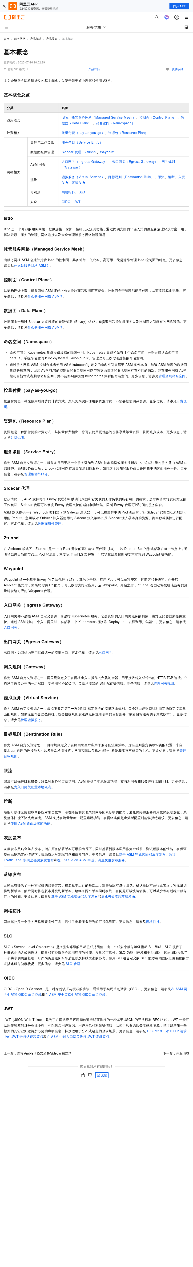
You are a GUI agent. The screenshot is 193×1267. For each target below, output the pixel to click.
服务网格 (19, 38)
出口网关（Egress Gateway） (135, 161)
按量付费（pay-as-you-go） (83, 132)
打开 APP (179, 6)
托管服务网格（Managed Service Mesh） (104, 117)
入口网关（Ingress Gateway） (85, 161)
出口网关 (105, 652)
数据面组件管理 (49, 523)
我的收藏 (177, 69)
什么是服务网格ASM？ (31, 265)
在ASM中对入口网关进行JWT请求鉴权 (78, 1036)
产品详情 (94, 69)
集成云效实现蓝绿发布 (118, 896)
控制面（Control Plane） (158, 117)
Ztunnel (91, 151)
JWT (77, 201)
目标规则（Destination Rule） (131, 176)
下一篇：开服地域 (176, 1053)
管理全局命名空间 (172, 375)
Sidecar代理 (71, 151)
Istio (65, 117)
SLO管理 (73, 963)
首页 (6, 39)
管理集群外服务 (36, 473)
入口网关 (10, 627)
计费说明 (17, 437)
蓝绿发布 (78, 182)
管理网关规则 (164, 683)
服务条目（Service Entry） (82, 142)
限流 (161, 176)
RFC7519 (154, 1030)
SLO (82, 192)
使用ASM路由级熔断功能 (30, 823)
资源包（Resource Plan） (128, 132)
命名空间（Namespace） (115, 123)
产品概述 (35, 38)
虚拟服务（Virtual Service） (83, 176)
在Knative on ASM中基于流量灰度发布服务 (91, 860)
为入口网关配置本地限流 (32, 787)
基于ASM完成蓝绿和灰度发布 (142, 854)
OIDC (66, 201)
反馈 (104, 1075)
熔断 (171, 176)
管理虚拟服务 (31, 719)
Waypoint (107, 151)
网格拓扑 (68, 192)
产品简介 (51, 38)
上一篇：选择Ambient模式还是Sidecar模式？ (38, 1053)
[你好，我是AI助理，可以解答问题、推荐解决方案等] (167, 17)
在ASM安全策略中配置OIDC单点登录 (75, 994)
